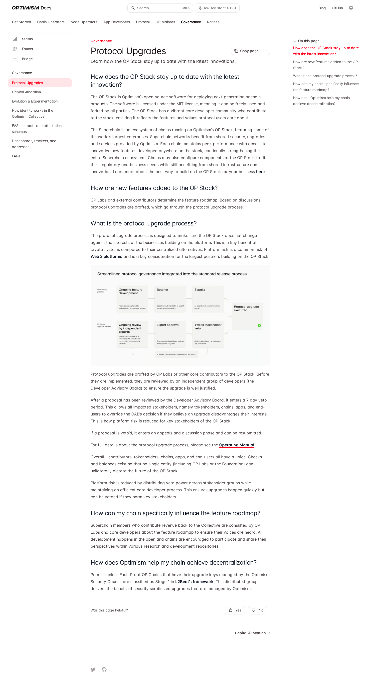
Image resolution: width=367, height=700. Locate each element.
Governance (191, 22)
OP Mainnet (165, 22)
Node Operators (84, 22)
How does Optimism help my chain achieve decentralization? (321, 101)
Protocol (143, 22)
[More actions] (266, 51)
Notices (213, 22)
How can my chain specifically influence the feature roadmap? (326, 87)
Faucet (27, 49)
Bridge (27, 59)
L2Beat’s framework (194, 581)
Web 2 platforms (106, 256)
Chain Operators (51, 22)
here (260, 171)
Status (27, 39)
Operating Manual (236, 444)
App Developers (116, 22)
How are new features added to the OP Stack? (325, 65)
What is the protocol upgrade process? (325, 76)
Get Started (21, 22)
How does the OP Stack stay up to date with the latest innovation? (326, 51)
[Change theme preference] (351, 8)
